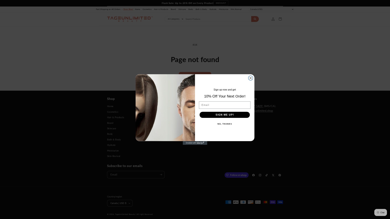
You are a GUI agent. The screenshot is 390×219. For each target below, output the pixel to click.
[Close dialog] (250, 78)
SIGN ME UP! (225, 114)
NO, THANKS (225, 124)
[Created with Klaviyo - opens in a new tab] (195, 143)
